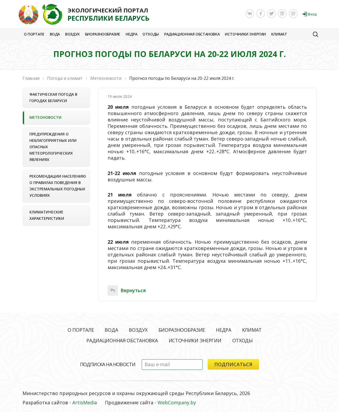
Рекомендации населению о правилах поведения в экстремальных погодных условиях (57, 186)
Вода (55, 34)
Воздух (72, 34)
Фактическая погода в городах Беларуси (53, 97)
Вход (312, 14)
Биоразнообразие (102, 34)
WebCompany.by (177, 402)
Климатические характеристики (46, 215)
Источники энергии (245, 34)
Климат (279, 34)
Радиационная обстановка (192, 34)
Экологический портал (108, 14)
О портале (34, 34)
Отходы (150, 34)
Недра (131, 34)
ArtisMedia (84, 402)
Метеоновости (45, 117)
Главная (31, 78)
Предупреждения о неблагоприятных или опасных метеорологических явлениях (53, 147)
